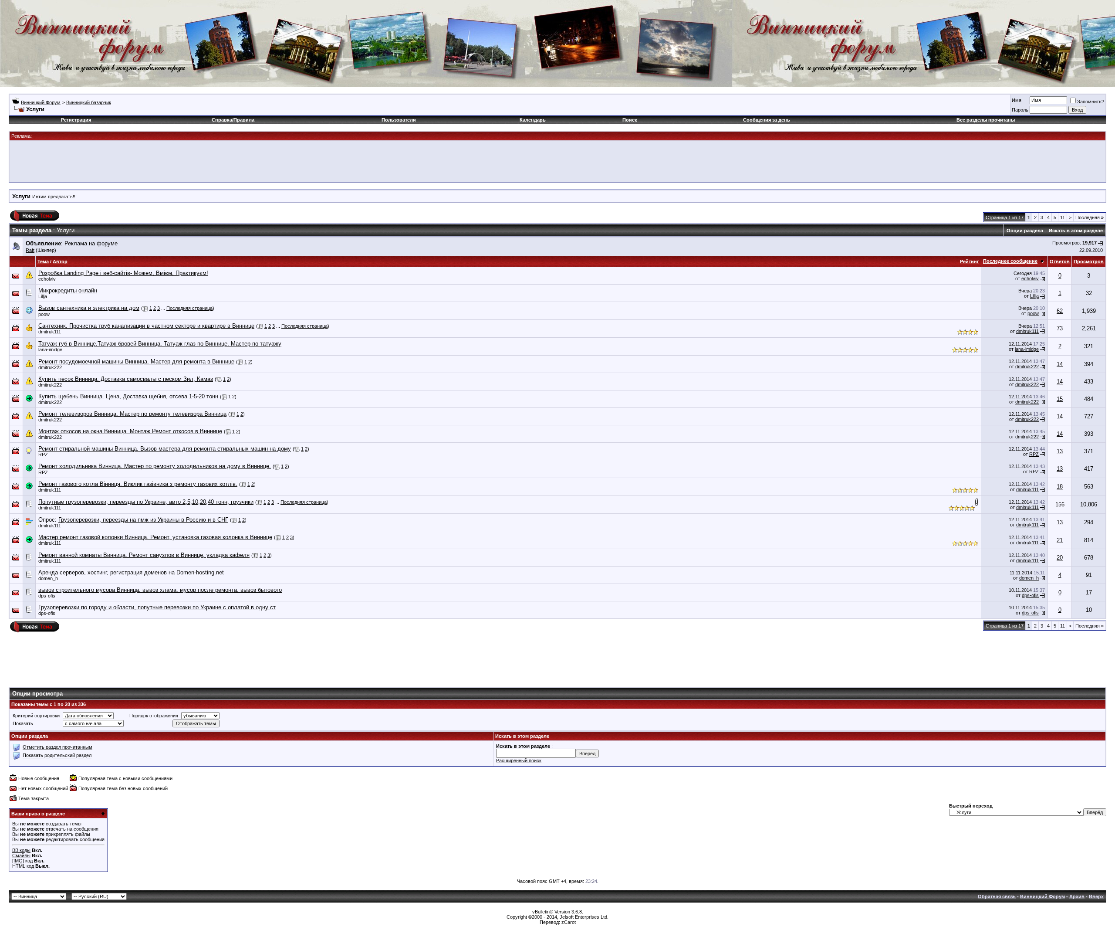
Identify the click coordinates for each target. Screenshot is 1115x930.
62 (1060, 311)
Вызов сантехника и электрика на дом (88, 308)
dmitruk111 (49, 331)
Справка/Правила (233, 119)
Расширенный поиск (518, 760)
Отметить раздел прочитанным (57, 747)
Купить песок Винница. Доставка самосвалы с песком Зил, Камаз (125, 379)
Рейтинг (969, 261)
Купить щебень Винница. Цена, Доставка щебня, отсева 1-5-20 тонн (128, 396)
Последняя (1089, 217)
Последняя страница (189, 308)
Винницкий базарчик (88, 102)
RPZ (43, 454)
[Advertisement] (557, 160)
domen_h (48, 578)
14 (1060, 364)
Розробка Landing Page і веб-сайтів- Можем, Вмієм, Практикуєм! (123, 273)
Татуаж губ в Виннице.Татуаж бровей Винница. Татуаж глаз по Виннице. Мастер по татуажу (159, 343)
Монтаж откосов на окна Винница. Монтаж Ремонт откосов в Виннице (130, 431)
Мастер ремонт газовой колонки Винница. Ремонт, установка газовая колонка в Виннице (155, 537)
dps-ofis (46, 595)
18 (1060, 486)
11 (1062, 217)
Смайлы (21, 855)
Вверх (1096, 896)
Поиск (629, 119)
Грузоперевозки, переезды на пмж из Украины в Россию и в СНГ (143, 519)
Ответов (1060, 261)
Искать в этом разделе (1076, 230)
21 (1060, 540)
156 (1059, 504)
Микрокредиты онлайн (67, 290)
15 (1060, 399)
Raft (30, 250)
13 (1060, 451)
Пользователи (399, 119)
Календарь (533, 119)
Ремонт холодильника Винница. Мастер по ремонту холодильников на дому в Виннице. (154, 466)
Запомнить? (1090, 101)
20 (1060, 557)
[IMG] (18, 860)
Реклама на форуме (91, 243)
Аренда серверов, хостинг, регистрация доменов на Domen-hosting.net (131, 572)
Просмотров (1089, 261)
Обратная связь (997, 896)
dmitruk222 (50, 367)
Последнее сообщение (1010, 261)
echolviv (47, 279)
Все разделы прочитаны (985, 119)
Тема (43, 261)
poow (44, 314)
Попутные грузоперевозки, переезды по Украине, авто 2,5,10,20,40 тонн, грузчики (145, 502)
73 (1060, 328)
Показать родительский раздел (57, 755)
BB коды (21, 850)
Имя (1016, 100)
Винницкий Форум (41, 102)
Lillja (42, 296)
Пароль (1020, 109)
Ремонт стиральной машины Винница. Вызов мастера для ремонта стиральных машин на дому (164, 448)
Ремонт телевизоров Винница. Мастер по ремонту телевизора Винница (132, 414)
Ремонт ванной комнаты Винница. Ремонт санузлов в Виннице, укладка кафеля (144, 555)
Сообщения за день (766, 119)
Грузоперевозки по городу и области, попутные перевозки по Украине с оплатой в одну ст (157, 607)
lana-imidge (50, 349)
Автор (60, 261)
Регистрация (76, 119)
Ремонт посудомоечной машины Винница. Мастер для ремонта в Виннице (136, 361)
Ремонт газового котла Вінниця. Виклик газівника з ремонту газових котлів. (137, 484)
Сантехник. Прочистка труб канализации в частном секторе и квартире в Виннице (146, 325)
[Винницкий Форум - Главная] (90, 38)
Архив (1077, 896)
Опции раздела (1025, 230)
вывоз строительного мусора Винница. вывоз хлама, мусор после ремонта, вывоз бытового (160, 590)
